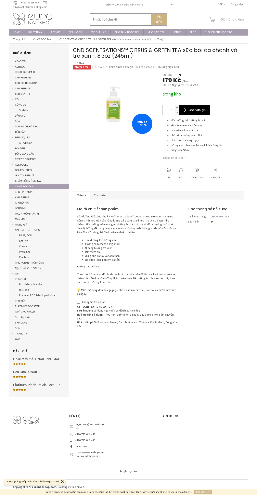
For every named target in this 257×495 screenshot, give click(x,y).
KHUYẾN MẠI (22, 203)
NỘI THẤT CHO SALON (28, 268)
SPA (17, 328)
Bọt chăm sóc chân (30, 284)
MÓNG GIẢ (21, 225)
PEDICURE (21, 279)
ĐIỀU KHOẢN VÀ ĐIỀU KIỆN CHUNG (124, 5)
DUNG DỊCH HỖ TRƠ (26, 127)
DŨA (17, 121)
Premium (24, 252)
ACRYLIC (20, 67)
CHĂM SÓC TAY (24, 187)
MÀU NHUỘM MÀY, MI (27, 214)
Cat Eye (23, 241)
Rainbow (24, 257)
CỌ (17, 99)
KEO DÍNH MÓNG (24, 192)
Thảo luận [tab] (100, 195)
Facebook (81, 446)
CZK (220, 4)
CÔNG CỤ (20, 105)
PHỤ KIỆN (20, 301)
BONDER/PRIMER (25, 72)
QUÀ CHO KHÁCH (25, 312)
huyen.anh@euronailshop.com (90, 426)
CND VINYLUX (22, 94)
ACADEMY (20, 61)
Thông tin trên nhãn (93, 302)
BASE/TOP (25, 235)
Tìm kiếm (159, 19)
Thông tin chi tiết (173, 158)
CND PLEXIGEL (23, 78)
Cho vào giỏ (197, 110)
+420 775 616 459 (85, 434)
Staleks (23, 110)
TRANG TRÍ (21, 334)
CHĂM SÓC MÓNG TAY (28, 181)
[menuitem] (16, 32)
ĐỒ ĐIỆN (20, 149)
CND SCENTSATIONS (27, 83)
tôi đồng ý (203, 492)
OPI (17, 274)
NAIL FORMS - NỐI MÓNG (29, 263)
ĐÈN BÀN (20, 132)
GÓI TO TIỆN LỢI (24, 176)
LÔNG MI (20, 208)
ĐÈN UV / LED (22, 138)
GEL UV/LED (21, 165)
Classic (23, 246)
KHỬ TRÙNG (22, 197)
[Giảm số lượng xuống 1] (177, 112)
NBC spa (24, 290)
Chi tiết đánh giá (144, 67)
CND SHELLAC (23, 89)
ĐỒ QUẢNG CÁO (24, 154)
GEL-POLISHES (23, 170)
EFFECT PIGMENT (25, 159)
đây (189, 492)
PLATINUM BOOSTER (27, 306)
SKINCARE (21, 323)
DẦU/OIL (20, 116)
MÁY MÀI (20, 219)
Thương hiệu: (168, 67)
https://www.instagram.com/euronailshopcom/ (90, 454)
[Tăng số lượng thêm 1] (177, 107)
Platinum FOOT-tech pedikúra (37, 295)
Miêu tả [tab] (81, 195)
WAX (17, 339)
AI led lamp (25, 143)
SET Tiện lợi (22, 317)
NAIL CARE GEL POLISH (28, 230)
